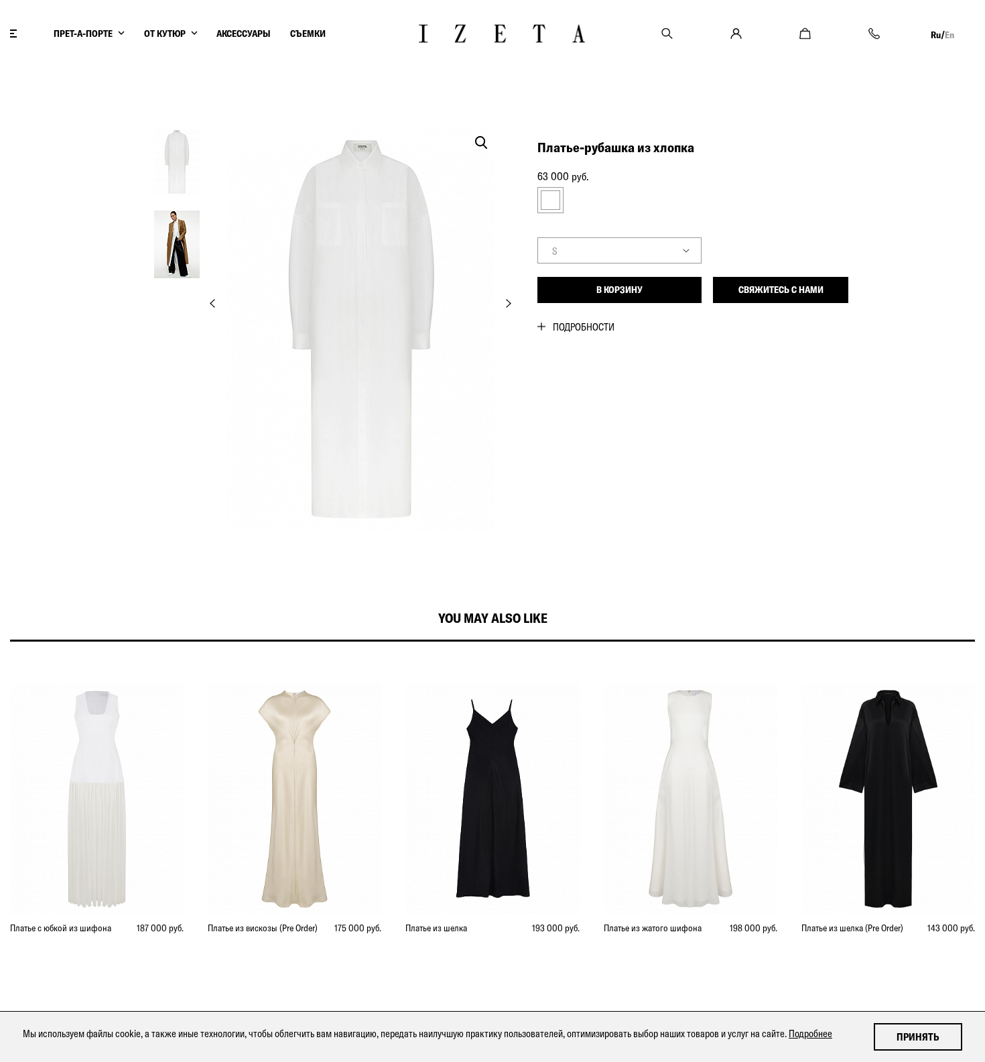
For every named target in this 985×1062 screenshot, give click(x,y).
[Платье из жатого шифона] (690, 798)
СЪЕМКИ (308, 33)
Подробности (583, 326)
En (949, 35)
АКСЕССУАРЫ (243, 33)
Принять (918, 1036)
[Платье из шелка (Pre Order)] (888, 798)
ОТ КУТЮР (165, 33)
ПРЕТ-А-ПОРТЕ (83, 33)
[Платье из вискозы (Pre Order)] (294, 798)
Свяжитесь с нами (781, 290)
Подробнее (810, 1033)
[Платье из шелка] (492, 798)
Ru (936, 35)
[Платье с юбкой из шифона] (97, 798)
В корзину (619, 290)
